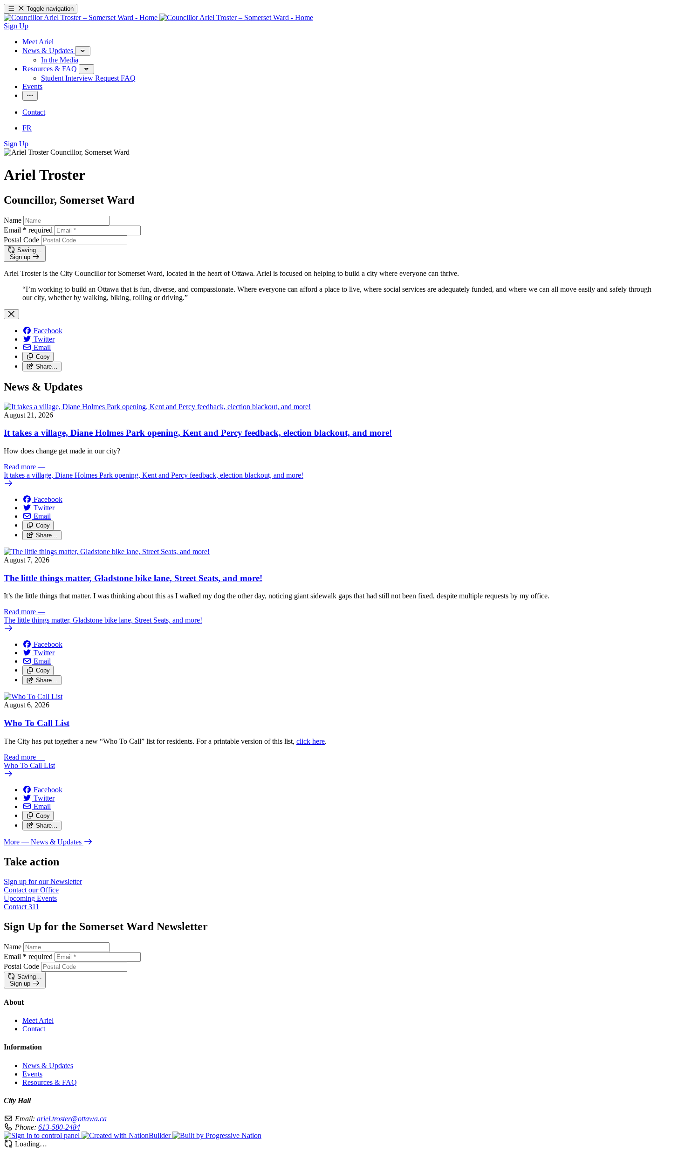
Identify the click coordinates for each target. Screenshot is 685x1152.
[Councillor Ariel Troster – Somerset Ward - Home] (158, 17)
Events (32, 1074)
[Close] (11, 314)
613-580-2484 (59, 1127)
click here (310, 741)
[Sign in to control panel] (43, 1135)
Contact (33, 1029)
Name (12, 220)
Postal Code (21, 240)
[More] (82, 51)
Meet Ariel (38, 1020)
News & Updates (47, 1066)
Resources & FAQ (49, 1082)
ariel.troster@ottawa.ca (72, 1119)
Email (28, 230)
